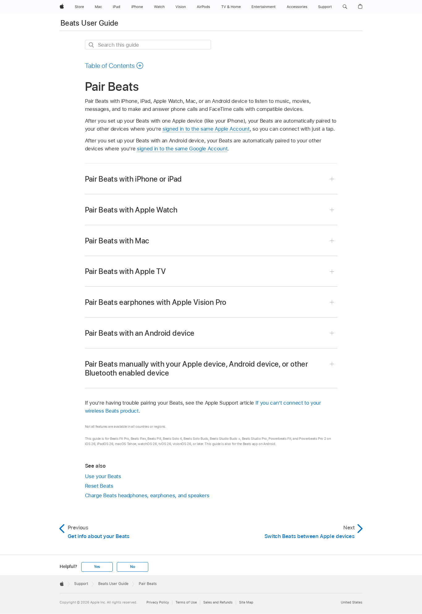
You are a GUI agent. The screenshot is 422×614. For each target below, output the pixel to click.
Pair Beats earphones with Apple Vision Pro (155, 302)
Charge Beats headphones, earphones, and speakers (147, 495)
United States (351, 602)
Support (81, 584)
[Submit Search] (91, 45)
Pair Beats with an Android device (140, 333)
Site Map (246, 602)
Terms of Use (186, 602)
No (132, 567)
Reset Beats (99, 486)
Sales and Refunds (218, 602)
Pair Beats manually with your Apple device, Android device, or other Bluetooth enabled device (196, 368)
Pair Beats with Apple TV (125, 271)
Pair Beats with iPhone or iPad (133, 179)
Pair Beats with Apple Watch (131, 209)
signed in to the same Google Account (182, 148)
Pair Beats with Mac (117, 240)
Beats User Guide (90, 23)
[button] (345, 7)
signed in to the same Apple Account (206, 129)
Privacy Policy (157, 602)
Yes (97, 567)
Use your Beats (103, 476)
